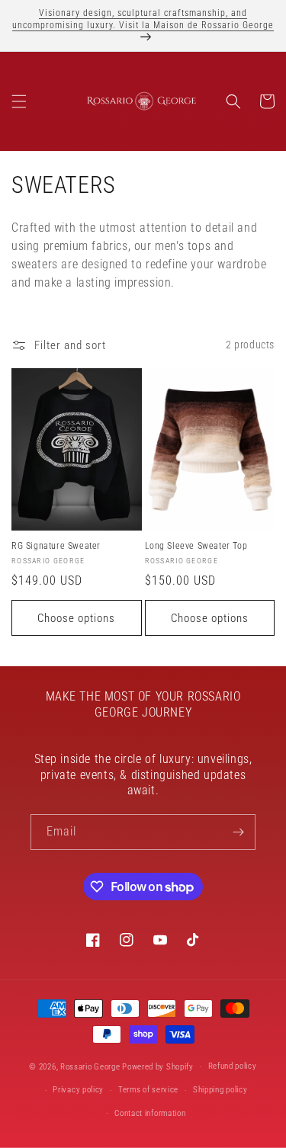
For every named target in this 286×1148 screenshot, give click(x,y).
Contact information (149, 1113)
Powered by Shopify (158, 1067)
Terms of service (148, 1090)
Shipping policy (220, 1090)
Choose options (76, 618)
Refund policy (232, 1066)
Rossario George (90, 1067)
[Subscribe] (238, 832)
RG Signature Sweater (56, 545)
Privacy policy (78, 1090)
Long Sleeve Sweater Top (196, 545)
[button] (19, 101)
